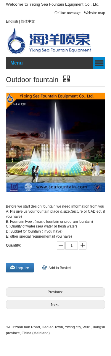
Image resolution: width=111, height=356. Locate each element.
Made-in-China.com (39, 339)
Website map (94, 13)
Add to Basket (60, 268)
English (12, 21)
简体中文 (28, 21)
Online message (68, 13)
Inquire (22, 267)
